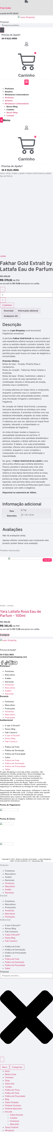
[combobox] (26, 25)
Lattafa (22, 173)
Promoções (10, 709)
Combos (13, 1118)
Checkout (9, 1077)
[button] (1, 405)
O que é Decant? (12, 725)
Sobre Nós (9, 1084)
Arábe (14, 173)
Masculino (14, 1124)
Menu (6, 120)
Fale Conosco (11, 732)
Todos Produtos (12, 1102)
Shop (8, 173)
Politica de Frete (12, 747)
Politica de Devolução (14, 750)
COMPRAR (7, 305)
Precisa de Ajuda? (11, 35)
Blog (7, 1099)
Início (2, 173)
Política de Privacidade (15, 754)
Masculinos (10, 675)
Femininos (9, 671)
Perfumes (9, 89)
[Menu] (1, 120)
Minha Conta (10, 1074)
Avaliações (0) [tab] (11, 316)
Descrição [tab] (9, 310)
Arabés (8, 678)
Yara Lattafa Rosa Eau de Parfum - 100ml (20, 613)
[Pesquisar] (2, 30)
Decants (9, 92)
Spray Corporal (11, 1127)
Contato (10, 109)
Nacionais (9, 682)
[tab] (4, 1067)
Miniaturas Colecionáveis (17, 95)
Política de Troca (12, 1090)
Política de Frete (12, 1093)
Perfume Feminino (13, 1105)
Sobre (7, 757)
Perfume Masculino (13, 1109)
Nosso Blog (12, 107)
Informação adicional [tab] (28, 310)
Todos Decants (16, 1115)
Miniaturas (9, 1130)
